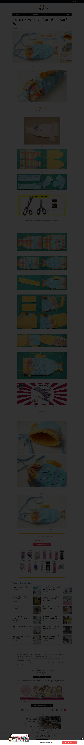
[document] (42, 372)
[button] (82, 738)
